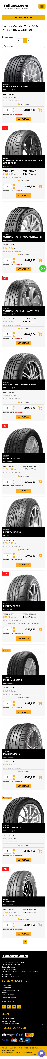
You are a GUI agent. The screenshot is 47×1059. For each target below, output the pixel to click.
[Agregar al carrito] (40, 110)
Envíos (4, 992)
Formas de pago (8, 995)
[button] (41, 1053)
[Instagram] (9, 1007)
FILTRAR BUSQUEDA (23, 18)
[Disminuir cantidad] (14, 111)
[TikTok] (19, 1007)
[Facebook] (4, 1007)
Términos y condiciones (10, 1023)
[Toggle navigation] (41, 6)
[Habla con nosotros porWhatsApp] (42, 268)
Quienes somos (7, 988)
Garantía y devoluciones (10, 990)
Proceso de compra (9, 997)
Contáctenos (6, 985)
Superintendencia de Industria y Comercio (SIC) (17, 1052)
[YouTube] (14, 1007)
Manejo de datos (8, 1019)
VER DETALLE (23, 119)
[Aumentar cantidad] (14, 108)
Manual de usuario (8, 1021)
